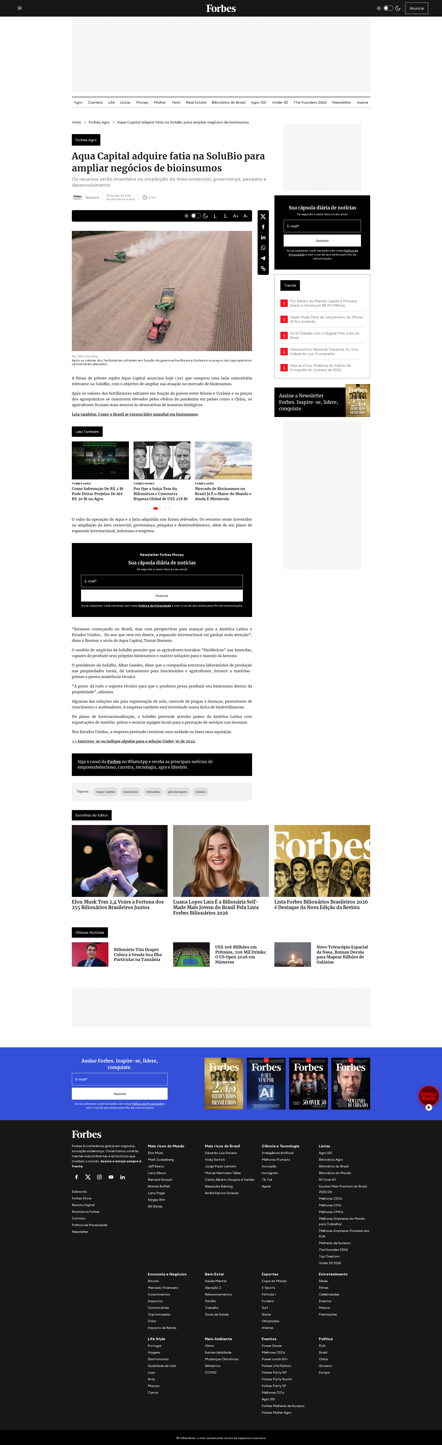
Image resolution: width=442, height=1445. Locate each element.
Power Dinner (272, 1346)
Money (142, 102)
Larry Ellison (157, 1173)
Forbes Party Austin (277, 1379)
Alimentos (213, 1366)
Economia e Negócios (167, 1274)
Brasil (323, 1352)
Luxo (151, 1372)
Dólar (152, 1321)
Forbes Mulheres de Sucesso (283, 1406)
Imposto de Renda (162, 1328)
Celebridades (329, 1294)
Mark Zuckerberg (161, 1159)
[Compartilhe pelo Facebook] (263, 227)
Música (324, 1308)
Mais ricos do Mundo (166, 1146)
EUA (322, 1346)
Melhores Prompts (276, 1159)
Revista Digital (83, 1205)
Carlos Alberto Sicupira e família (229, 1180)
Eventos (325, 1301)
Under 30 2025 (330, 1263)
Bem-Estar (214, 1274)
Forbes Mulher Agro (276, 1412)
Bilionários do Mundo (335, 1173)
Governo (325, 1366)
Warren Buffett (159, 1186)
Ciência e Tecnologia (280, 1146)
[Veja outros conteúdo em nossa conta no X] (88, 1177)
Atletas (267, 1328)
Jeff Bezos (156, 1166)
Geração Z (213, 1288)
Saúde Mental (215, 1281)
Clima (209, 1346)
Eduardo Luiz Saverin (221, 1153)
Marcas (154, 1386)
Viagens (154, 1352)
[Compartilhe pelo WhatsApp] (263, 247)
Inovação (269, 1166)
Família (210, 1301)
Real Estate (196, 102)
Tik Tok (267, 1180)
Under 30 (280, 102)
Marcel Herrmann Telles (223, 1173)
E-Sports (268, 1288)
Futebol (268, 1301)
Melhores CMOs (331, 1212)
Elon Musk (155, 1153)
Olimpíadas (270, 1321)
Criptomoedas (159, 1314)
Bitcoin (153, 1281)
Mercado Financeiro (163, 1288)
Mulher (160, 102)
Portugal (154, 1346)
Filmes (324, 1288)
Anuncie (417, 8)
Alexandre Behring (219, 1186)
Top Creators (329, 1256)
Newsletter (341, 102)
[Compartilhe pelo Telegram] (263, 258)
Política (326, 1338)
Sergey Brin (156, 1200)
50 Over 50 (327, 1180)
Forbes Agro (99, 122)
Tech (176, 102)
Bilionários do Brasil (228, 102)
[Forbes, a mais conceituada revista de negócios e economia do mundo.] (221, 8)
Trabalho (212, 1308)
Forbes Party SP (274, 1386)
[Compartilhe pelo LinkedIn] (263, 237)
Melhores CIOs (330, 1205)
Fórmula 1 (269, 1294)
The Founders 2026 (310, 102)
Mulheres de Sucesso (335, 1243)
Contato (79, 1218)
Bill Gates (155, 1206)
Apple (266, 1186)
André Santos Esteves (222, 1193)
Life (111, 102)
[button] (215, 216)
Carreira (95, 102)
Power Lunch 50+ (275, 1359)
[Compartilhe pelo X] (263, 216)
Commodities (158, 1308)
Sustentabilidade (218, 1352)
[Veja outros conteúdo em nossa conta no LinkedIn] (122, 1177)
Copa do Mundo (274, 1281)
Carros (153, 1392)
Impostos (155, 1301)
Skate (266, 1314)
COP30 (210, 1372)
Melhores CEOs (330, 1198)
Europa (324, 1372)
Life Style (156, 1338)
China (323, 1359)
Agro (78, 102)
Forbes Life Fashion (276, 1366)
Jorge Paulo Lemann (220, 1166)
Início (76, 122)
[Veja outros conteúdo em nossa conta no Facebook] (76, 1177)
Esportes (270, 1274)
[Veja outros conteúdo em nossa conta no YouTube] (111, 1177)
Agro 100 (258, 102)
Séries (323, 1281)
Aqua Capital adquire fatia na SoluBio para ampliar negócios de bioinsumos (183, 122)
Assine (362, 102)
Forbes (114, 761)
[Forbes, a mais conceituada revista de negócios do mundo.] (107, 1134)
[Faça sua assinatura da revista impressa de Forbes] (223, 1083)
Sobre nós (79, 1191)
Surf (265, 1308)
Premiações (328, 1314)
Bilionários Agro (331, 1159)
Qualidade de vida (162, 1366)
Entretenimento (333, 1274)
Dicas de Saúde (217, 1314)
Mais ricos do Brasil (222, 1146)
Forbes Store (81, 1198)
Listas (125, 102)
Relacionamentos (218, 1294)
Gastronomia (158, 1359)
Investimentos (159, 1294)
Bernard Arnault (160, 1180)
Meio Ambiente (218, 1338)
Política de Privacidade (155, 605)
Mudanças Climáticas (222, 1359)
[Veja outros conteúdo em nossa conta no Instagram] (99, 1177)
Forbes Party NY (274, 1372)
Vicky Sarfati (215, 1159)
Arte (151, 1379)
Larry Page (156, 1193)
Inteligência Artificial (278, 1153)
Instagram (270, 1173)
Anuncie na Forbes (86, 1212)
